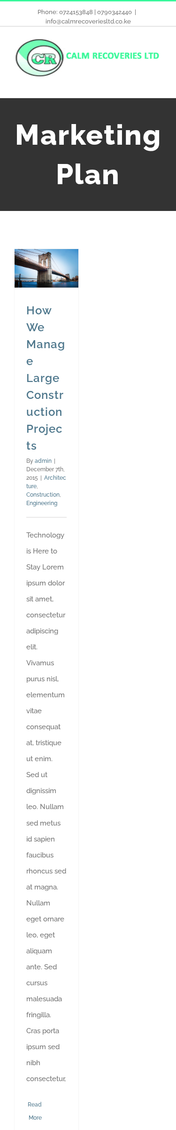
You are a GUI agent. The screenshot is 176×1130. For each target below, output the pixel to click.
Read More (35, 1111)
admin (43, 461)
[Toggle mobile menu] (158, 83)
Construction (43, 494)
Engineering (41, 503)
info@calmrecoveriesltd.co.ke (88, 21)
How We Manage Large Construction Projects (45, 378)
